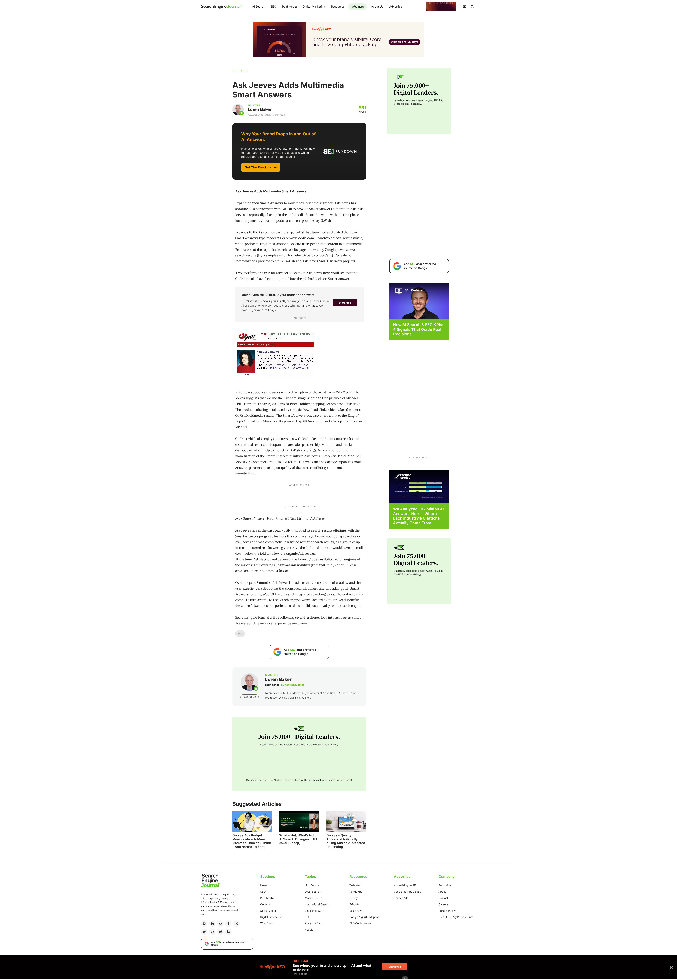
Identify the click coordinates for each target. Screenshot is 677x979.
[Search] (472, 7)
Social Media (268, 910)
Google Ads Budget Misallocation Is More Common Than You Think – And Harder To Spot (251, 841)
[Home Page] (221, 7)
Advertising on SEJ (405, 885)
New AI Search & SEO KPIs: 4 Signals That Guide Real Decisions (418, 329)
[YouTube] (220, 923)
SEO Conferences (360, 923)
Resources (337, 6)
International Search (317, 904)
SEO (273, 6)
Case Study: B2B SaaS (407, 891)
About (442, 891)
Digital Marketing (314, 6)
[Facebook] (228, 923)
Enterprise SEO (314, 910)
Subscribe (444, 885)
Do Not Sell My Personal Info (455, 917)
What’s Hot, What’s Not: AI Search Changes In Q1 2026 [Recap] (298, 839)
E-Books (354, 904)
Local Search (313, 891)
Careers (443, 904)
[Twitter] (236, 923)
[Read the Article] (252, 821)
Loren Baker (260, 109)
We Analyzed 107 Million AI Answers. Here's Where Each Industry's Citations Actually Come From (418, 516)
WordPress (267, 923)
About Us (377, 6)
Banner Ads (401, 898)
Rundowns (355, 891)
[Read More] (419, 486)
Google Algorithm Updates (365, 917)
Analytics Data (313, 923)
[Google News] (204, 923)
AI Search (258, 6)
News (263, 885)
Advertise (395, 6)
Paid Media (289, 6)
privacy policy (316, 780)
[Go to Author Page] (238, 109)
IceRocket (309, 439)
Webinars (358, 6)
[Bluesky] (204, 932)
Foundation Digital (292, 684)
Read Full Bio (249, 696)
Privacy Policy (446, 910)
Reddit (309, 929)
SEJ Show (355, 910)
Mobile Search (313, 898)
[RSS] (228, 932)
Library (353, 898)
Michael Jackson (288, 273)
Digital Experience (271, 917)
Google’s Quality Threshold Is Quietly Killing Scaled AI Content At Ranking (345, 841)
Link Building (312, 885)
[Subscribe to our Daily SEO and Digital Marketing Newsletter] (464, 7)
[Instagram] (212, 932)
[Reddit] (220, 932)
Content (265, 904)
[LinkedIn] (212, 923)
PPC (307, 917)
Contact (443, 898)
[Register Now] (419, 301)
